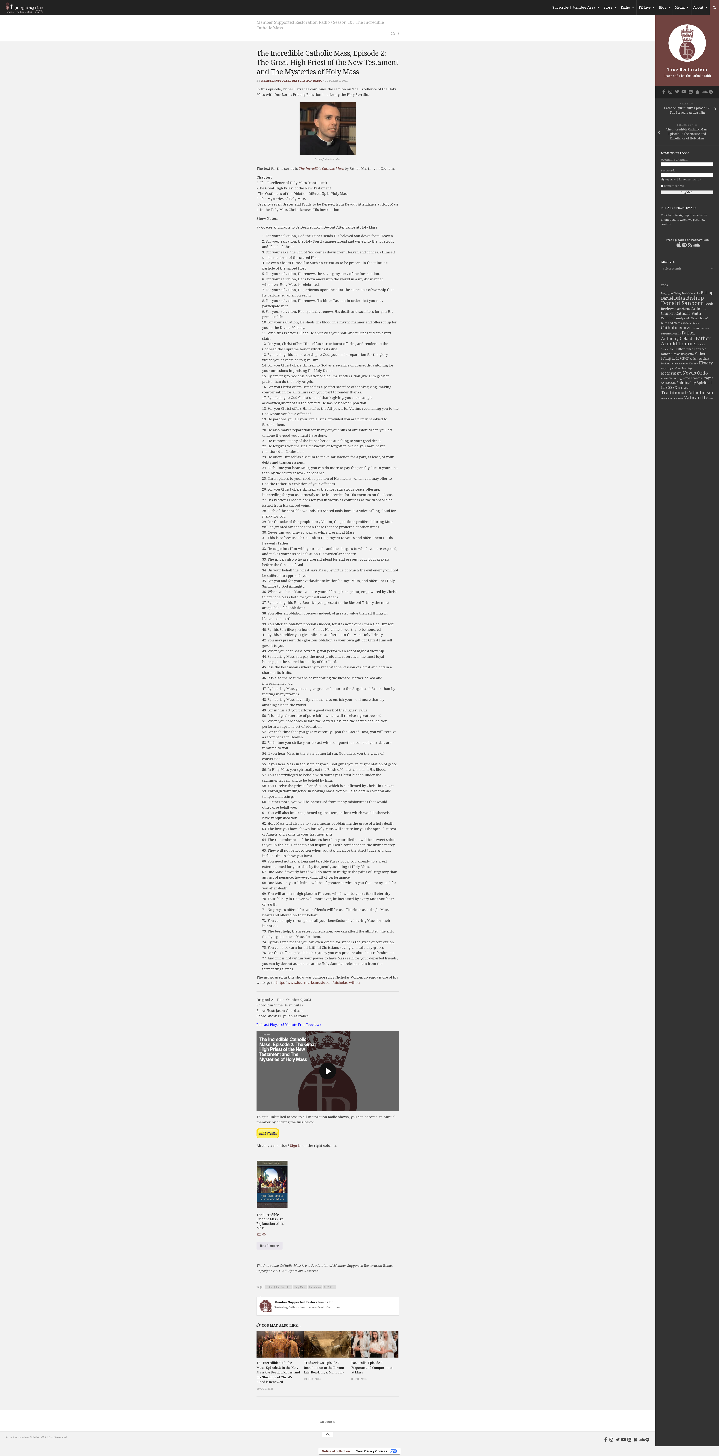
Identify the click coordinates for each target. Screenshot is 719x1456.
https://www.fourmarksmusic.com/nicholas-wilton (318, 983)
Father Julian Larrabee (279, 1287)
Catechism (682, 309)
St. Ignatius (683, 388)
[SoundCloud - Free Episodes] (641, 1439)
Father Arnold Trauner (686, 341)
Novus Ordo (695, 373)
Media (680, 7)
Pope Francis (692, 378)
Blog (662, 7)
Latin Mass (315, 1287)
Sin (673, 383)
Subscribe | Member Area (573, 7)
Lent (678, 368)
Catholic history (691, 323)
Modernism (671, 373)
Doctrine (704, 328)
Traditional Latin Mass (672, 398)
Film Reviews (681, 363)
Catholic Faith (688, 313)
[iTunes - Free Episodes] (635, 1439)
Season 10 (342, 22)
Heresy (693, 363)
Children (693, 328)
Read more (269, 1246)
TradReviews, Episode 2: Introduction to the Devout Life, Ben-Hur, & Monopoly (324, 1367)
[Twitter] (617, 1439)
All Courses (327, 1421)
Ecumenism (666, 334)
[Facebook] (605, 1439)
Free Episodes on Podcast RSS (687, 240)
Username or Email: (674, 159)
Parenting (675, 378)
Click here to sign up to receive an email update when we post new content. (684, 220)
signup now (668, 179)
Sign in (295, 1146)
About (698, 7)
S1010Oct (329, 1287)
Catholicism (673, 327)
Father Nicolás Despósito (677, 354)
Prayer (708, 378)
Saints (666, 383)
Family (676, 333)
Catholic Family (672, 318)
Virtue (709, 398)
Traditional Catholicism (687, 392)
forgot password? (690, 179)
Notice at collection (336, 1451)
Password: (668, 170)
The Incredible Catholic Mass (321, 169)
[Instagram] (611, 1439)
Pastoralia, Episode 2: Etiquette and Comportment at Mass (372, 1367)
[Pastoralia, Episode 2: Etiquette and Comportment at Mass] (374, 1344)
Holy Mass (299, 1287)
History (706, 363)
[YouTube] (623, 1439)
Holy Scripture (668, 368)
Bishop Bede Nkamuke (687, 293)
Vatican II (694, 397)
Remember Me (674, 186)
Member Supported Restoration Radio (293, 22)
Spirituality (686, 383)
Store (608, 7)
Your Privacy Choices (371, 1451)
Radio (625, 7)
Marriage (687, 368)
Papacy (665, 378)
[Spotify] (647, 1439)
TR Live (644, 7)
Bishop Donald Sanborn (682, 300)
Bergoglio (667, 293)
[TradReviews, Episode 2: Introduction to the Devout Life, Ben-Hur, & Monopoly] (327, 1344)
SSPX (672, 387)
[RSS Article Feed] (629, 1439)
